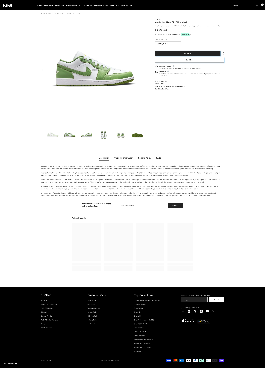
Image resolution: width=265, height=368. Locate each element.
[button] (10, 363)
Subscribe (153, 191)
